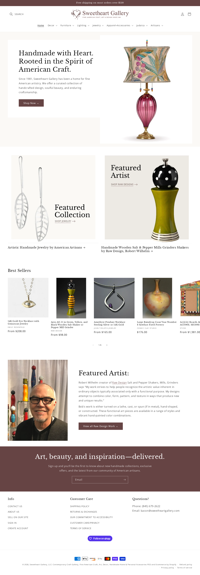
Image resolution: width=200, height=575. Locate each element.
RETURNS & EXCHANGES (83, 511)
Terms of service (184, 567)
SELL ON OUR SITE (18, 517)
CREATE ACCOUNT (18, 528)
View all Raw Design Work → (100, 426)
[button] (11, 14)
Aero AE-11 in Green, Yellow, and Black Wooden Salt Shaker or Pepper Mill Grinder (69, 325)
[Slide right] (106, 345)
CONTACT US (15, 506)
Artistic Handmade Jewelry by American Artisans (45, 247)
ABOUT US (13, 511)
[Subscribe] (124, 479)
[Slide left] (93, 345)
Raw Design (119, 382)
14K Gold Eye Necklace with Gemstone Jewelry (23, 322)
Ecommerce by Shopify (166, 564)
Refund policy (186, 564)
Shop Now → (31, 102)
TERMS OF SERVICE (80, 528)
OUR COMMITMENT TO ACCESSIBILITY (91, 517)
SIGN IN (12, 522)
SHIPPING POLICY (79, 506)
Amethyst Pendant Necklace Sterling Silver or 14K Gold (109, 323)
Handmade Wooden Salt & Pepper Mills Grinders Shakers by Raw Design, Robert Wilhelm (145, 249)
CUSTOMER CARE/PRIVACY (85, 522)
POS (149, 564)
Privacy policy (167, 567)
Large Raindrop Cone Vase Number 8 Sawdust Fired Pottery (157, 323)
